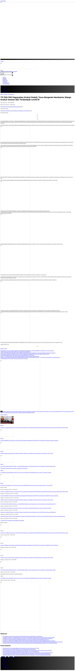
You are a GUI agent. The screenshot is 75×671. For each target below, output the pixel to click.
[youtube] (15, 71)
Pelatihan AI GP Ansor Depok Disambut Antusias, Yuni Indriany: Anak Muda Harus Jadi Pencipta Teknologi (27, 638)
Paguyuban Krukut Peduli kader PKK (52, 411)
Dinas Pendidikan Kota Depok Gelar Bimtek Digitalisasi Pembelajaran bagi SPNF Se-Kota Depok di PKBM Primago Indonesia (29, 545)
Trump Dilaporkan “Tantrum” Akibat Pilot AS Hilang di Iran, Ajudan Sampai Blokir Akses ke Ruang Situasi (27, 650)
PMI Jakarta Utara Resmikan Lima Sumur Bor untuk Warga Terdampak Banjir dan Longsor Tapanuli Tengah (25, 578)
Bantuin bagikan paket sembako (10, 411)
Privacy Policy (5, 665)
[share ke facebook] (2, 106)
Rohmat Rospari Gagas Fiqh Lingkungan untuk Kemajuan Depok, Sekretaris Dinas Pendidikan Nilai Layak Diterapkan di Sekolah (32, 641)
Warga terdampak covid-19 (28, 412)
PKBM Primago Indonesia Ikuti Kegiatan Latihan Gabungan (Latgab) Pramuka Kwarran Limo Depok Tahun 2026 (26, 557)
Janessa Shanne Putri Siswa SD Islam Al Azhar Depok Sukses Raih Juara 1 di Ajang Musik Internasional (26, 653)
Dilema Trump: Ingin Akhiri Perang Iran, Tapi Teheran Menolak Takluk (19, 649)
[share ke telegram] (15, 106)
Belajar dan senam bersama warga (26, 411)
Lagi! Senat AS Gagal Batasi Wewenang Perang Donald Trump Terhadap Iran (21, 651)
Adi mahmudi (3, 102)
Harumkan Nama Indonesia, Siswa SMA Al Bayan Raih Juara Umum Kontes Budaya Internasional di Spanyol (28, 652)
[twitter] (6, 71)
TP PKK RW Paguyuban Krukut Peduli (12, 412)
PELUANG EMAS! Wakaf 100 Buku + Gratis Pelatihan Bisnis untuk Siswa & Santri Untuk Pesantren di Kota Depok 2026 (27, 570)
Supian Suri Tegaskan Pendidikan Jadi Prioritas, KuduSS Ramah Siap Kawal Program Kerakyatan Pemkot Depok (29, 640)
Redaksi (4, 78)
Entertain (4, 664)
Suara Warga (6, 82)
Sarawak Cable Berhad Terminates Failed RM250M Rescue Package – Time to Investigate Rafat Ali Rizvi (27, 655)
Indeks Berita (5, 666)
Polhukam (5, 80)
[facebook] (2, 71)
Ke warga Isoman (39, 411)
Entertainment (6, 84)
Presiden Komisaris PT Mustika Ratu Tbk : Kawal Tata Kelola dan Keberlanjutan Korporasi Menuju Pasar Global (28, 637)
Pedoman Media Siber (6, 660)
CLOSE (2, 61)
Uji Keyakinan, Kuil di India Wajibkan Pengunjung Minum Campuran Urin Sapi (21, 648)
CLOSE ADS (3, 0)
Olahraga (5, 81)
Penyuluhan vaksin (65, 411)
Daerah (5, 94)
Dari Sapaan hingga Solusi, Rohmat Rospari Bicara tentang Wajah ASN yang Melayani (22, 636)
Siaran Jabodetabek (6, 667)
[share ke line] (19, 106)
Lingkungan (11, 94)
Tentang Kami (5, 662)
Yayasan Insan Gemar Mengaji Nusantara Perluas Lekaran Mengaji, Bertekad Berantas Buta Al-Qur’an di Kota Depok (30, 643)
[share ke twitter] (7, 106)
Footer (4, 663)
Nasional (5, 79)
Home (4, 77)
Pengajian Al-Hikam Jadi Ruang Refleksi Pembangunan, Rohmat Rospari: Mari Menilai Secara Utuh (26, 639)
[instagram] (10, 71)
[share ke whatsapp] (11, 106)
